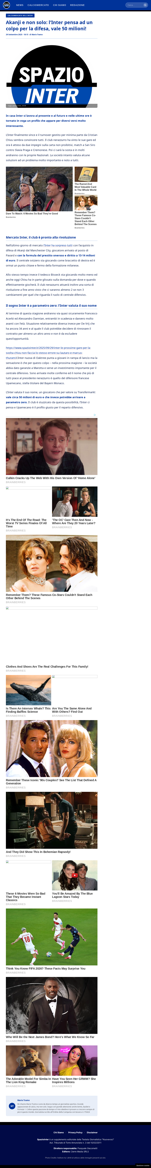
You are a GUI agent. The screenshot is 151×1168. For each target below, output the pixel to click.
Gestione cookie (142, 1165)
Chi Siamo (59, 1132)
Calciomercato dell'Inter (20, 15)
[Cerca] (145, 5)
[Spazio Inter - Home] (6, 5)
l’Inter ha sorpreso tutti (58, 245)
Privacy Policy (75, 1132)
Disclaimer (92, 1132)
